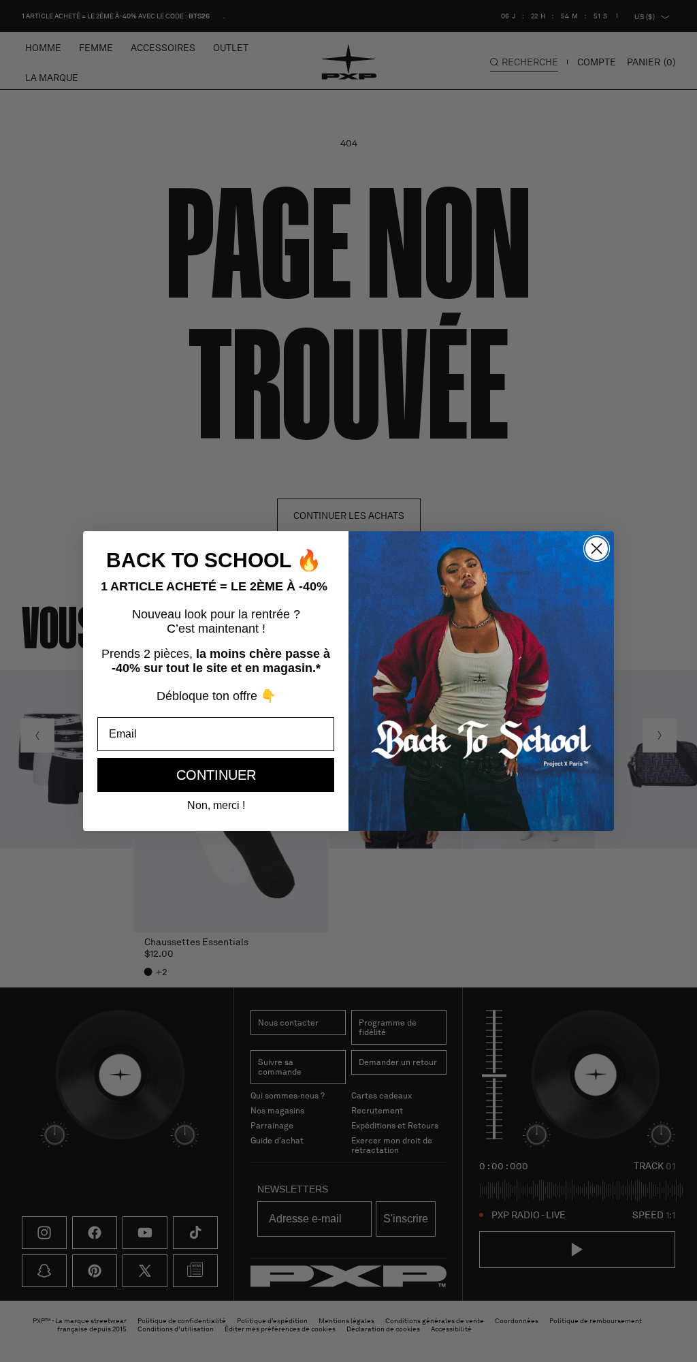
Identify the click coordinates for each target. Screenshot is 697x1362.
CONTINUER (216, 774)
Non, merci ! (216, 805)
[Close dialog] (597, 548)
